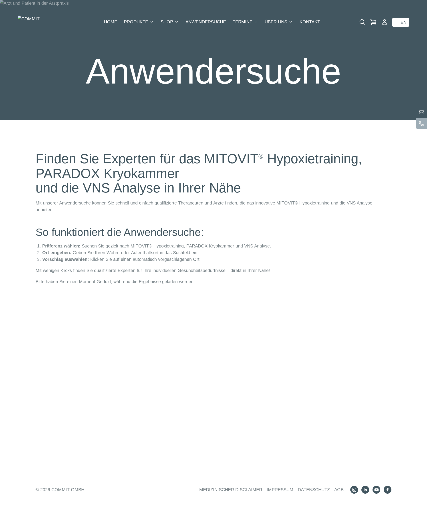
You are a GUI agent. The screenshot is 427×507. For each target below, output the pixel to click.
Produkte (136, 21)
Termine (243, 21)
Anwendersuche (205, 21)
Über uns (276, 21)
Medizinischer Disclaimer (230, 489)
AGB (339, 489)
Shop (167, 21)
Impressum (280, 489)
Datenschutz (314, 489)
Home (110, 21)
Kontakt (310, 21)
